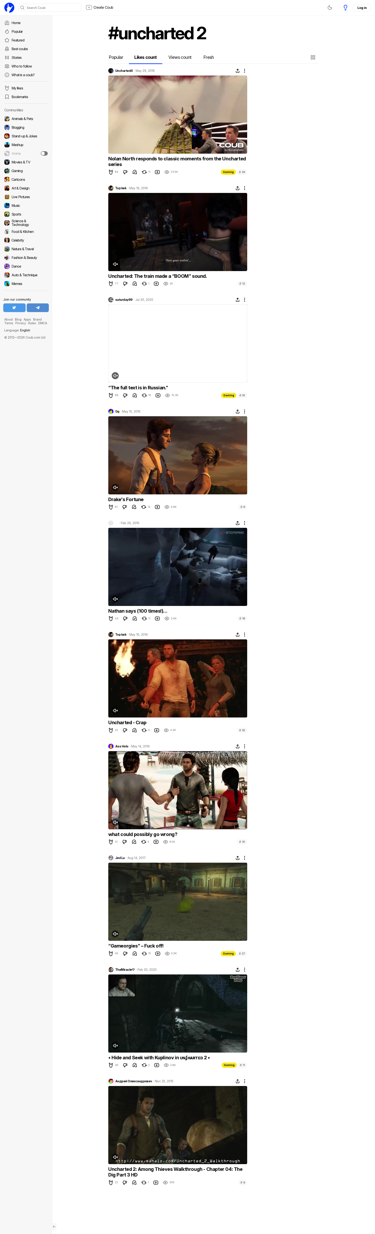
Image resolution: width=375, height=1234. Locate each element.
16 (242, 618)
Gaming (228, 172)
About (8, 319)
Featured (18, 40)
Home (16, 23)
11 (242, 1065)
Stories (17, 57)
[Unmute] (115, 264)
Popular (17, 31)
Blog (18, 319)
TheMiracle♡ (125, 969)
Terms (8, 323)
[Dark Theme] (329, 7)
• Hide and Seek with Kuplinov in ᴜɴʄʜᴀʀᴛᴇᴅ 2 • (159, 1057)
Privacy (20, 323)
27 (242, 953)
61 (242, 395)
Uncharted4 (124, 70)
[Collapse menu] (54, 1227)
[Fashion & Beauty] (26, 257)
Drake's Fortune (126, 499)
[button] (313, 57)
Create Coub (103, 7)
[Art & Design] (26, 188)
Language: (17, 330)
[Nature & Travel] (26, 249)
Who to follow (22, 66)
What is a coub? (23, 75)
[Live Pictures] (26, 197)
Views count (179, 57)
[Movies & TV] (26, 162)
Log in (362, 8)
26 (242, 172)
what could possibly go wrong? (142, 834)
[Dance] (26, 266)
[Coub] (9, 8)
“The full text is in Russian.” (138, 387)
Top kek (120, 188)
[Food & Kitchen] (26, 231)
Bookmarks (20, 97)
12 (242, 283)
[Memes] (26, 283)
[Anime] (26, 153)
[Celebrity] (26, 240)
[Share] (237, 70)
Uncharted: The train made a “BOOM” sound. (157, 276)
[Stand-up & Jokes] (26, 136)
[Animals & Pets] (26, 118)
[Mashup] (26, 144)
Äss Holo (121, 746)
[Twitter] (14, 307)
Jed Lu (120, 857)
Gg (117, 411)
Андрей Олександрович (133, 1081)
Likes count (145, 57)
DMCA (42, 323)
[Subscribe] (44, 153)
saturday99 (123, 299)
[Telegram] (38, 307)
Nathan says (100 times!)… (137, 611)
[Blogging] (26, 127)
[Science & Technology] (26, 223)
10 (242, 842)
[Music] (26, 205)
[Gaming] (26, 170)
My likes (17, 88)
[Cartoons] (26, 179)
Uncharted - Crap (127, 722)
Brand (37, 319)
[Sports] (26, 214)
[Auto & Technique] (26, 275)
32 (242, 730)
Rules (32, 323)
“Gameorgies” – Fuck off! (135, 946)
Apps (27, 319)
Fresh (208, 57)
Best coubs (20, 49)
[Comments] (134, 172)
